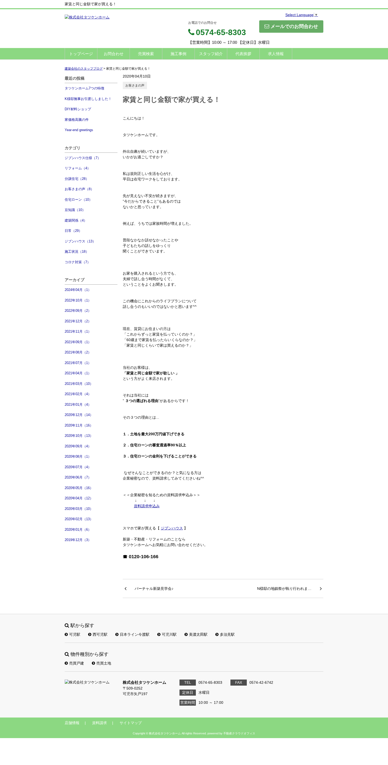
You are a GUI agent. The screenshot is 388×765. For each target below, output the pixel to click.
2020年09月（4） (78, 446)
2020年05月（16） (79, 488)
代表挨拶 (243, 53)
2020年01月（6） (78, 530)
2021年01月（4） (78, 405)
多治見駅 (227, 634)
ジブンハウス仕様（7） (83, 158)
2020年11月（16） (79, 425)
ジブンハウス (172, 528)
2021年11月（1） (78, 331)
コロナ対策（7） (78, 262)
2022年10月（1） (78, 300)
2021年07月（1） (78, 363)
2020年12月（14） (79, 415)
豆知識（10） (75, 210)
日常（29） (73, 231)
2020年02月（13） (79, 519)
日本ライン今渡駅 (134, 634)
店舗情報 (72, 723)
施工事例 (178, 53)
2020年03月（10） (79, 509)
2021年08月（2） (78, 352)
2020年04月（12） (79, 498)
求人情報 (276, 53)
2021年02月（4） (78, 394)
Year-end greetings (79, 130)
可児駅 (74, 634)
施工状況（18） (77, 252)
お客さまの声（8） (79, 189)
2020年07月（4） (78, 467)
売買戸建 (76, 663)
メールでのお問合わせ (294, 26)
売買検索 (146, 53)
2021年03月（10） (79, 384)
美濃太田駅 (198, 634)
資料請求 (99, 723)
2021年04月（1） (78, 373)
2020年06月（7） (78, 477)
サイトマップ (131, 723)
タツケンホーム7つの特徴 (84, 88)
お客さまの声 (134, 85)
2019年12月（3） (78, 540)
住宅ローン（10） (78, 200)
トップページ (81, 53)
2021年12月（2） (78, 321)
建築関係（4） (76, 220)
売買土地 (103, 663)
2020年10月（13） (79, 436)
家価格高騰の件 (77, 120)
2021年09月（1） (78, 342)
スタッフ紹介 (211, 53)
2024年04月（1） (78, 290)
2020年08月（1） (78, 456)
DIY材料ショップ (78, 109)
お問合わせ (114, 53)
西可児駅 (100, 634)
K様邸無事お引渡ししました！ (88, 99)
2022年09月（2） (78, 311)
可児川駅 (169, 634)
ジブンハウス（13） (80, 241)
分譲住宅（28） (77, 179)
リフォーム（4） (78, 168)
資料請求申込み (147, 506)
